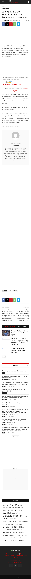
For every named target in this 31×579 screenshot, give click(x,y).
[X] (7, 24)
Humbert (24, 519)
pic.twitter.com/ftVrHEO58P (11, 84)
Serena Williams (10, 532)
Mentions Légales (9, 555)
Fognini (25, 516)
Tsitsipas (23, 538)
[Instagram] (15, 565)
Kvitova (5, 524)
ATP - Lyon (5, 379)
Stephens (5, 538)
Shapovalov (21, 532)
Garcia (5, 519)
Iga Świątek (5, 521)
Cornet (20, 510)
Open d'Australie (5, 8)
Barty (22, 507)
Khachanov (25, 521)
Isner (10, 521)
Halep (19, 519)
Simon (5, 535)
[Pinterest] (11, 24)
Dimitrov (19, 513)
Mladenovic (18, 524)
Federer (17, 516)
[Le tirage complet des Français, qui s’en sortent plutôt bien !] (6, 350)
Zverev (21, 541)
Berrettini (5, 510)
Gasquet (12, 518)
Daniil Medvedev (9, 513)
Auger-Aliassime (16, 507)
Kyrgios (10, 524)
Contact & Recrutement (12, 554)
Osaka (4, 529)
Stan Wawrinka (21, 535)
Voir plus (15, 436)
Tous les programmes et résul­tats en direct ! (14, 371)
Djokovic (7, 516)
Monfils (9, 290)
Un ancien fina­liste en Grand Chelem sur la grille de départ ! (19, 333)
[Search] (28, 2)
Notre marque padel (15, 561)
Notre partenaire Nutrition (15, 562)
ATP (3, 386)
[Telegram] (18, 24)
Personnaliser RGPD (21, 555)
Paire (9, 529)
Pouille (19, 530)
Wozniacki (13, 541)
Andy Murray (16, 505)
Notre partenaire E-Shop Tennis (15, 559)
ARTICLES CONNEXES (10, 326)
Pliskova (14, 529)
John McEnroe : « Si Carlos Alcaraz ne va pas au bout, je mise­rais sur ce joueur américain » (15, 383)
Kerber (15, 521)
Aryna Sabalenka (7, 507)
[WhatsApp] (14, 24)
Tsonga (6, 540)
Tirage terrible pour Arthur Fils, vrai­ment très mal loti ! (15, 403)
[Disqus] (15, 224)
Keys (20, 521)
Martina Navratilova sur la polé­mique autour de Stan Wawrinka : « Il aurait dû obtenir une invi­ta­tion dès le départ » (15, 421)
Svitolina (15, 290)
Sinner (11, 535)
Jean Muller (6, 20)
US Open (4, 393)
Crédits (22, 554)
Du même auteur (22, 326)
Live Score (15, 557)
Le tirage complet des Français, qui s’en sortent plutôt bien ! (18, 350)
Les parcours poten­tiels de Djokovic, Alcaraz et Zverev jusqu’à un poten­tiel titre (15, 396)
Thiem (16, 538)
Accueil (3, 6)
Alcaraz (6, 505)
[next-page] (5, 357)
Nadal (13, 527)
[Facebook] (3, 24)
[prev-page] (3, 357)
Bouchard (10, 510)
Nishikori (21, 527)
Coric (15, 510)
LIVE (4, 373)
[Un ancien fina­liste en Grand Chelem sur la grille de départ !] (6, 333)
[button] (2, 2)
